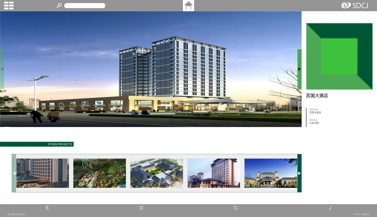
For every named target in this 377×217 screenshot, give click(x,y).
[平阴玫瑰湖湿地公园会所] (156, 173)
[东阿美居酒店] (213, 173)
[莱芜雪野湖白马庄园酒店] (99, 173)
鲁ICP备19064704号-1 (16, 214)
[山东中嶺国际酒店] (270, 173)
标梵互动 (366, 214)
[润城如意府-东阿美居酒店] (42, 173)
